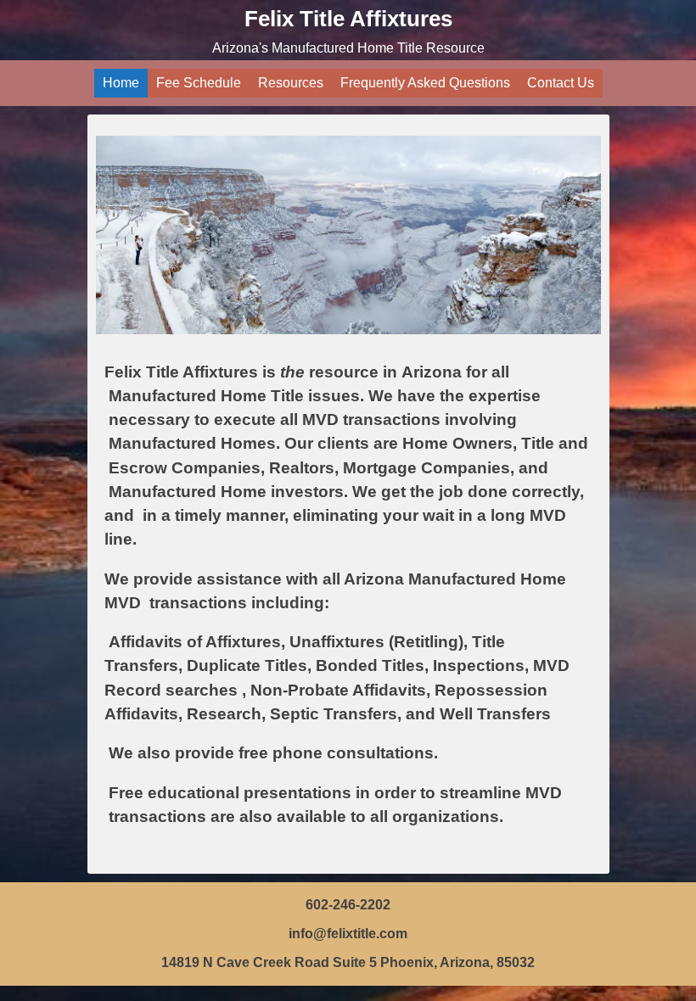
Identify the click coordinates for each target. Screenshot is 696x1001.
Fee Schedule (198, 82)
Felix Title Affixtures (348, 18)
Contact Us (560, 82)
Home (121, 82)
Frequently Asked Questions (425, 82)
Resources (290, 82)
